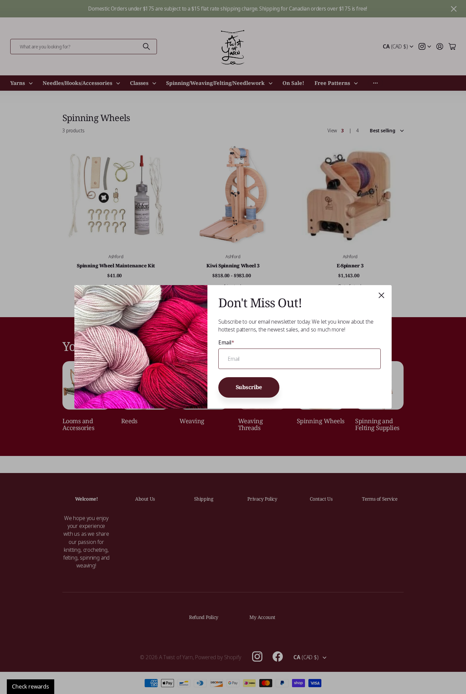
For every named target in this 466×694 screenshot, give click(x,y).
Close (381, 295)
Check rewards (30, 686)
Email (226, 342)
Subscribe (249, 387)
